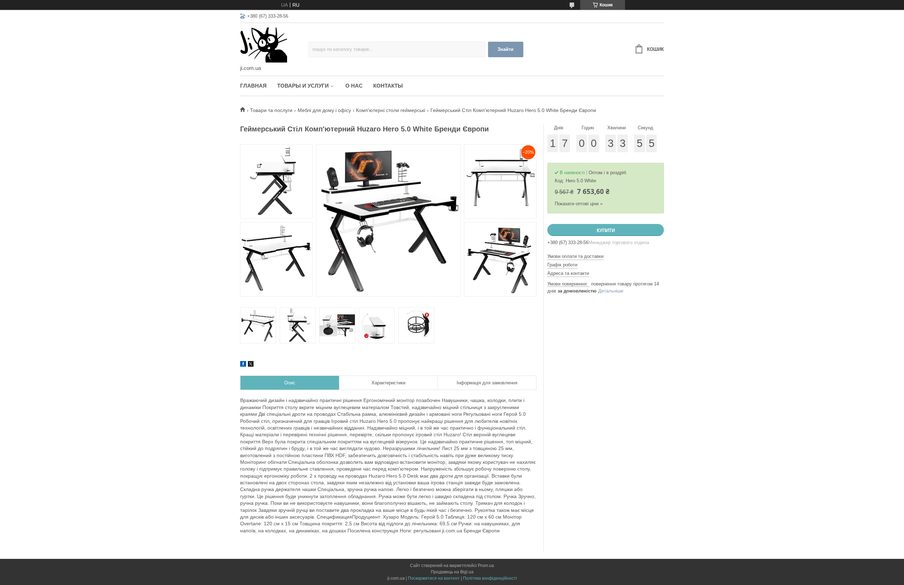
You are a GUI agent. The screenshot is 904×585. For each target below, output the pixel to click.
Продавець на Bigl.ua (452, 571)
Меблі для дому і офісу (324, 110)
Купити (606, 230)
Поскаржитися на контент (434, 578)
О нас (354, 85)
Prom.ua (486, 565)
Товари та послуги (271, 110)
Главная (253, 85)
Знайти (505, 49)
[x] (251, 365)
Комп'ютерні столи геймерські (390, 110)
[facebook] (243, 365)
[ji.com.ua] (274, 44)
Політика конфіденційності (490, 578)
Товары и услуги (303, 85)
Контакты (388, 85)
